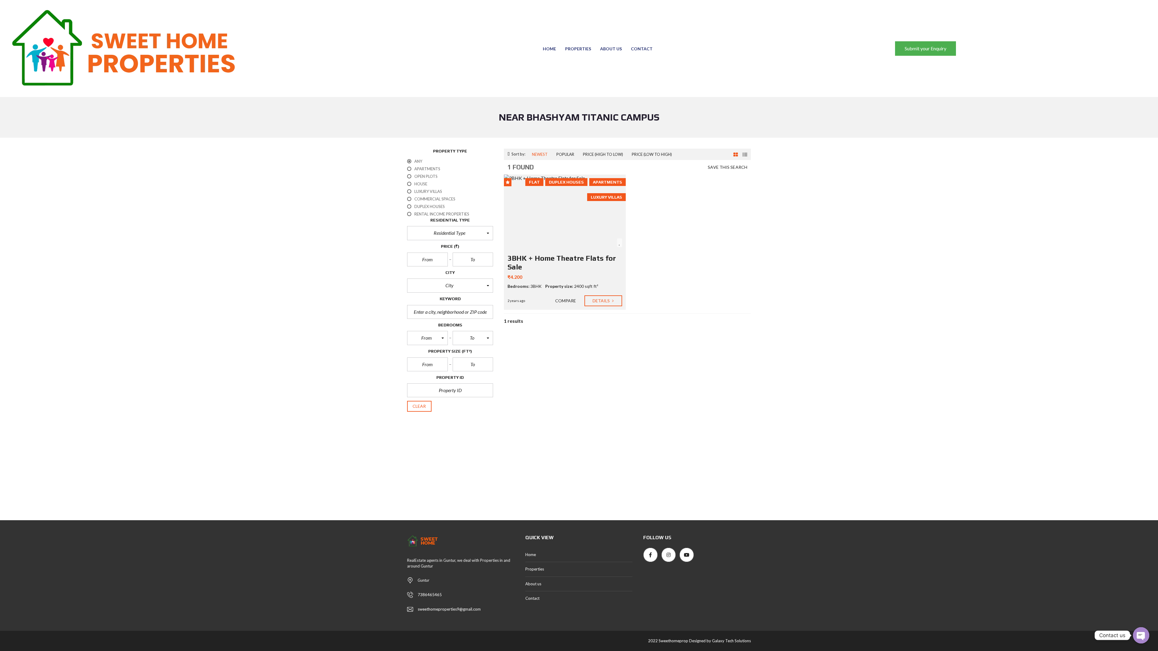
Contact (642, 48)
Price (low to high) (652, 154)
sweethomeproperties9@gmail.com (449, 609)
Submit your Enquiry (925, 48)
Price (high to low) (603, 154)
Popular (565, 154)
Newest (540, 154)
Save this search (727, 167)
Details (602, 300)
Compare (565, 300)
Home (549, 48)
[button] (450, 233)
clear (419, 406)
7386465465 (430, 594)
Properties (578, 48)
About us (611, 48)
